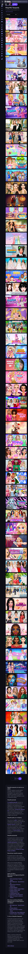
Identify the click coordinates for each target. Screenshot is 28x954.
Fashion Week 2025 (15, 890)
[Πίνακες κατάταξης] (2, 21)
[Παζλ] (2, 45)
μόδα (16, 820)
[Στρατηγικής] (2, 53)
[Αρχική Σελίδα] (2, 6)
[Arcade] (2, 25)
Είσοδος (15, 4)
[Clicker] (2, 27)
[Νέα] (2, 10)
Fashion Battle (17, 830)
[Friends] (2, 4)
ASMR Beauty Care (14, 893)
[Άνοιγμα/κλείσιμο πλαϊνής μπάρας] (2, 1)
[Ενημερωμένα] (2, 15)
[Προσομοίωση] (2, 49)
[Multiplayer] (2, 19)
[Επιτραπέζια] (2, 38)
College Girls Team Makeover (17, 912)
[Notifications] (9, 4)
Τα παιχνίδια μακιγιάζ (12, 802)
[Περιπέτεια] (2, 47)
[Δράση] (2, 36)
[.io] (2, 29)
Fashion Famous (14, 891)
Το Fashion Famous (14, 823)
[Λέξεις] (2, 40)
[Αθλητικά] (2, 31)
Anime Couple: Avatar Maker (17, 889)
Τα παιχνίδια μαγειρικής (14, 841)
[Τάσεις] (2, 13)
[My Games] (6, 4)
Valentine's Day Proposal (16, 894)
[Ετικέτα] (2, 59)
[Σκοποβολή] (2, 51)
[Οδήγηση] (2, 42)
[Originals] (2, 17)
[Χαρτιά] (2, 56)
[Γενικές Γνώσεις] (2, 34)
